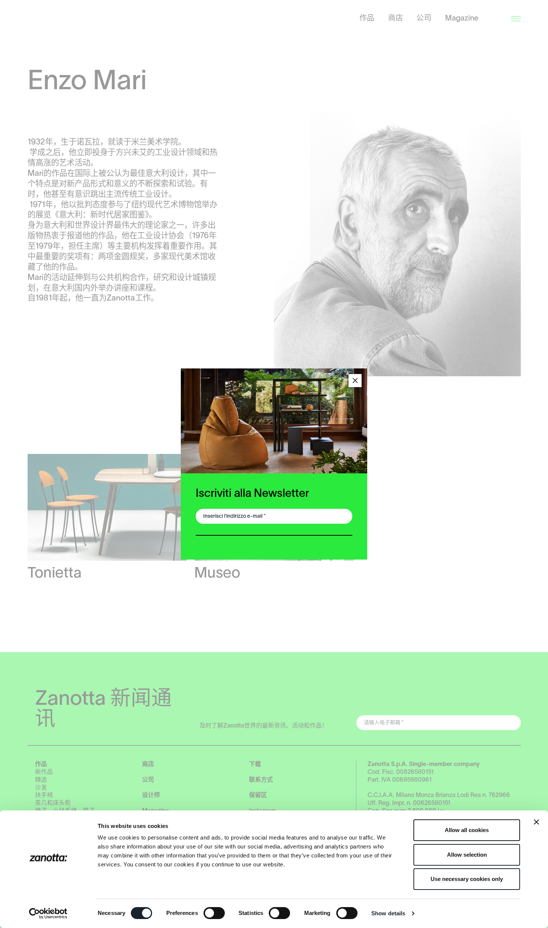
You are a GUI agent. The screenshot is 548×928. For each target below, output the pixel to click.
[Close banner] (536, 822)
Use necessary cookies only (467, 879)
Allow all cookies (467, 830)
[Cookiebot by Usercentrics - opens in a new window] (48, 913)
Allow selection (467, 854)
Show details (388, 913)
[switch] (214, 913)
